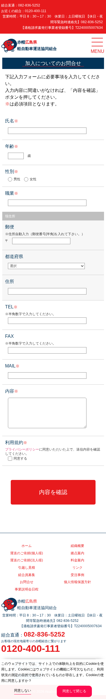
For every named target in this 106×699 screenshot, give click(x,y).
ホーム (26, 546)
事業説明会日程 (26, 589)
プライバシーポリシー (22, 449)
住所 (9, 281)
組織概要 (77, 546)
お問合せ (26, 582)
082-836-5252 (29, 5)
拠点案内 (77, 553)
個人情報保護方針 (77, 582)
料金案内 (77, 560)
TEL (11, 306)
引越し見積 (26, 568)
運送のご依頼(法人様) (26, 560)
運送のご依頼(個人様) (26, 553)
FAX (9, 336)
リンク (77, 568)
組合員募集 (26, 575)
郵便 (9, 226)
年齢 (11, 146)
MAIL (12, 365)
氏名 (11, 120)
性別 (11, 171)
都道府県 (14, 256)
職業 (11, 193)
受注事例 (77, 575)
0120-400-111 (35, 11)
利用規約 (16, 442)
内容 (11, 391)
